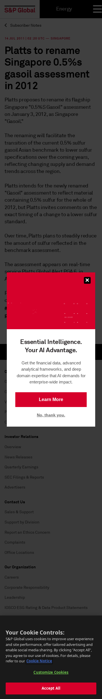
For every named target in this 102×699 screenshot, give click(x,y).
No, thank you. (51, 415)
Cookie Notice (39, 660)
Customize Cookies (50, 672)
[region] (51, 657)
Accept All (51, 688)
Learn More (51, 399)
